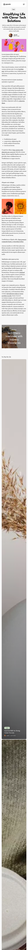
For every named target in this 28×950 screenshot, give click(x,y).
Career (7, 728)
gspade (15, 35)
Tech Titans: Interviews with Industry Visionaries (14, 336)
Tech (13, 9)
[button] (24, 4)
